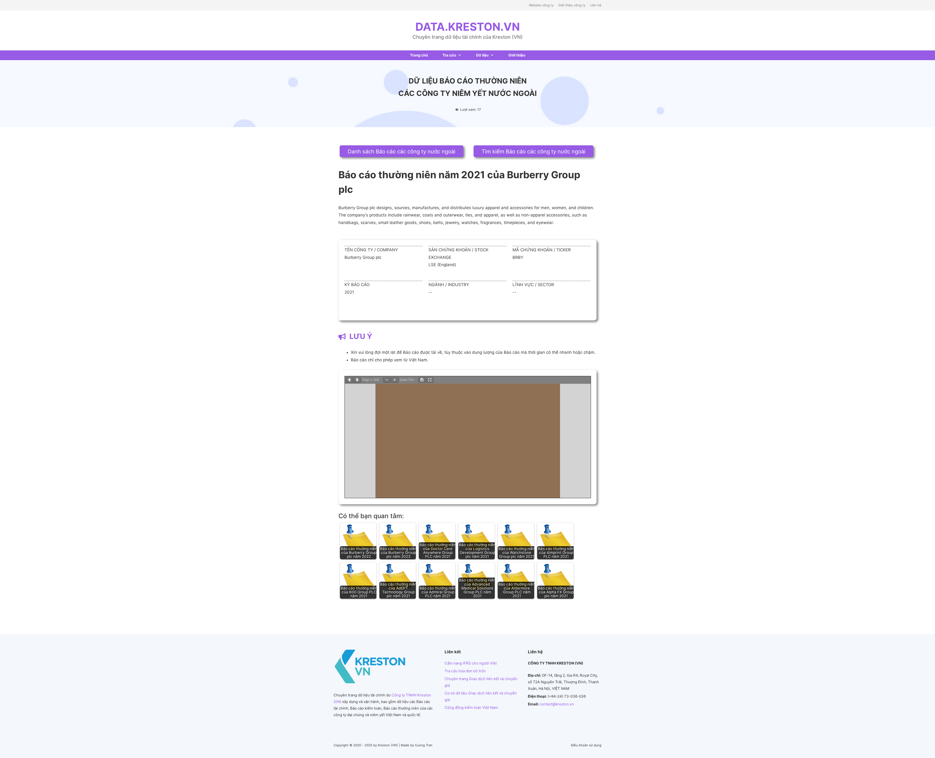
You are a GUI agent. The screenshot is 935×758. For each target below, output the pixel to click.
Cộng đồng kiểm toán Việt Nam (471, 707)
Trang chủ (419, 55)
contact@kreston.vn (557, 704)
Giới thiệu (516, 55)
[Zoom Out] (387, 380)
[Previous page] (349, 380)
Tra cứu (449, 55)
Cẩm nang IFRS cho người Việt (471, 663)
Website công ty (541, 5)
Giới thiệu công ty (571, 5)
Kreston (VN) (388, 745)
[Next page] (357, 380)
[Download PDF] (422, 380)
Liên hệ (595, 5)
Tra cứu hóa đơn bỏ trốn (465, 671)
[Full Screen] (429, 380)
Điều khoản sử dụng (586, 745)
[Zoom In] (394, 380)
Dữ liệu (482, 55)
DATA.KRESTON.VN (467, 26)
